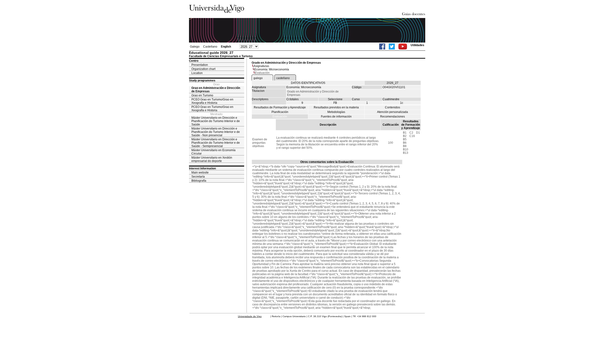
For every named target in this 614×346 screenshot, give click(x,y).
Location (197, 73)
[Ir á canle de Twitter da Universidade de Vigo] (392, 46)
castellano (283, 78)
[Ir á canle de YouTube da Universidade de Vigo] (402, 46)
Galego (195, 46)
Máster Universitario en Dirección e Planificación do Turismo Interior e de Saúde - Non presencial (215, 132)
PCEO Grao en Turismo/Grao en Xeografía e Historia (212, 101)
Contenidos (392, 107)
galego (258, 78)
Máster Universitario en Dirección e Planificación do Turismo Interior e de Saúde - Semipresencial (215, 143)
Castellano (210, 46)
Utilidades (417, 45)
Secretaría (198, 176)
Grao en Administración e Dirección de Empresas (215, 89)
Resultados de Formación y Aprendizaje (280, 107)
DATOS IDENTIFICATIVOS (308, 83)
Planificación (280, 112)
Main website (200, 172)
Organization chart (203, 69)
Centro (193, 60)
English (226, 46)
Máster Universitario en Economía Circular (213, 151)
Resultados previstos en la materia (336, 107)
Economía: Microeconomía (271, 69)
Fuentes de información (336, 116)
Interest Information (202, 168)
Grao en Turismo (202, 95)
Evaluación (279, 116)
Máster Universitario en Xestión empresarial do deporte (211, 159)
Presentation (199, 65)
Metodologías (336, 112)
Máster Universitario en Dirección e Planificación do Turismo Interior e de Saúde (215, 121)
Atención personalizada (392, 112)
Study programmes (202, 80)
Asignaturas (261, 66)
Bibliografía (198, 180)
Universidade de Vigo (250, 316)
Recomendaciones (392, 116)
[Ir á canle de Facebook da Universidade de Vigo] (382, 46)
